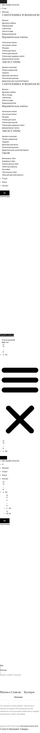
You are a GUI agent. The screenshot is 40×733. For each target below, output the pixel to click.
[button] (20, 399)
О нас (4, 8)
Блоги (4, 182)
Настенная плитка (27, 726)
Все (36, 726)
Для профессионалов (10, 5)
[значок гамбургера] (3, 1)
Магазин (5, 12)
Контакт (5, 185)
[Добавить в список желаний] (5, 667)
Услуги (4, 178)
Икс (5, 193)
